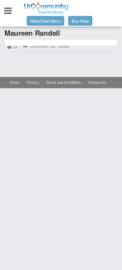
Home (15, 82)
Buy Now (80, 21)
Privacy (33, 82)
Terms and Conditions (63, 82)
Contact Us (97, 82)
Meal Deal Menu (45, 21)
